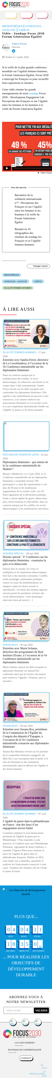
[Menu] (47, 4)
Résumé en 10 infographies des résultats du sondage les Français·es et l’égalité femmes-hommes (28, 237)
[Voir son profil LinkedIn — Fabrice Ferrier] (13, 51)
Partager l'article (40, 266)
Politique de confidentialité (24, 1050)
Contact (26, 1058)
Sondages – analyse (15, 281)
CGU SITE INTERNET (25, 1043)
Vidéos (38, 281)
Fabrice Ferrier (19, 43)
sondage (33, 93)
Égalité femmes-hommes (17, 288)
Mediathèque (11, 275)
